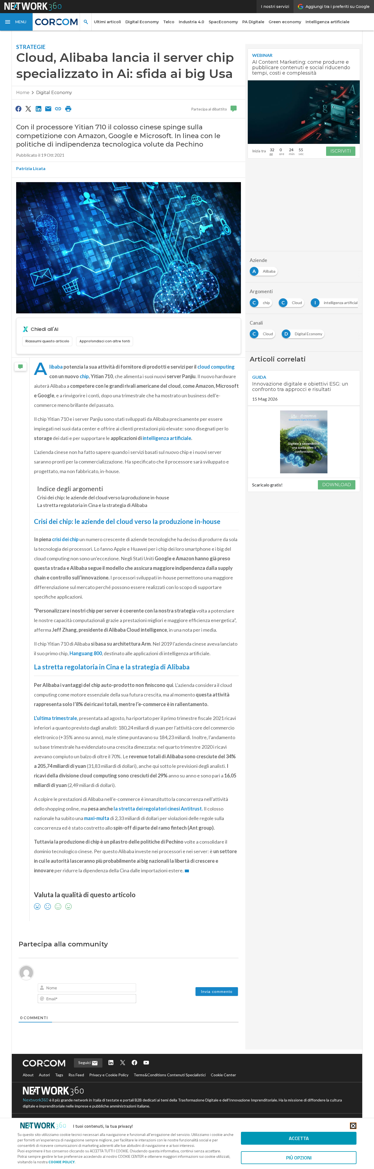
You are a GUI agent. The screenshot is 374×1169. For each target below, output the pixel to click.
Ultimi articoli (107, 21)
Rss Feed (76, 1074)
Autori (44, 1074)
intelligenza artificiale (167, 438)
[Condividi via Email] (48, 108)
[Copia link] (58, 108)
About (28, 1074)
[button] (16, 22)
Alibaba (56, 367)
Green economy (285, 21)
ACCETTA (299, 1138)
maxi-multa (96, 818)
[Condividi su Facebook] (18, 108)
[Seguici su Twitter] (122, 1063)
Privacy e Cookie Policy (108, 1074)
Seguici (84, 1062)
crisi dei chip (65, 539)
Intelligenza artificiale (327, 21)
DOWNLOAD (336, 484)
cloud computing (216, 367)
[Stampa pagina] (68, 108)
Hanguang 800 (86, 653)
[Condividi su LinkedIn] (38, 108)
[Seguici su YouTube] (146, 1063)
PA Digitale (253, 21)
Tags (59, 1074)
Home (23, 92)
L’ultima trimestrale (55, 718)
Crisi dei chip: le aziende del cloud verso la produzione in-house (103, 497)
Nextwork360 (35, 1100)
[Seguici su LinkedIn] (111, 1063)
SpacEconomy (223, 21)
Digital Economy (142, 21)
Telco (168, 21)
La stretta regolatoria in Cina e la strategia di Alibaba (92, 505)
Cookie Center (223, 1074)
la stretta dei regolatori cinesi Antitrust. (158, 809)
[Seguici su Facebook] (134, 1063)
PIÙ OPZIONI (299, 1157)
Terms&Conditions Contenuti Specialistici (170, 1074)
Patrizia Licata (30, 168)
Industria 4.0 (191, 21)
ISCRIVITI (340, 151)
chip (84, 376)
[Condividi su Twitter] (28, 108)
